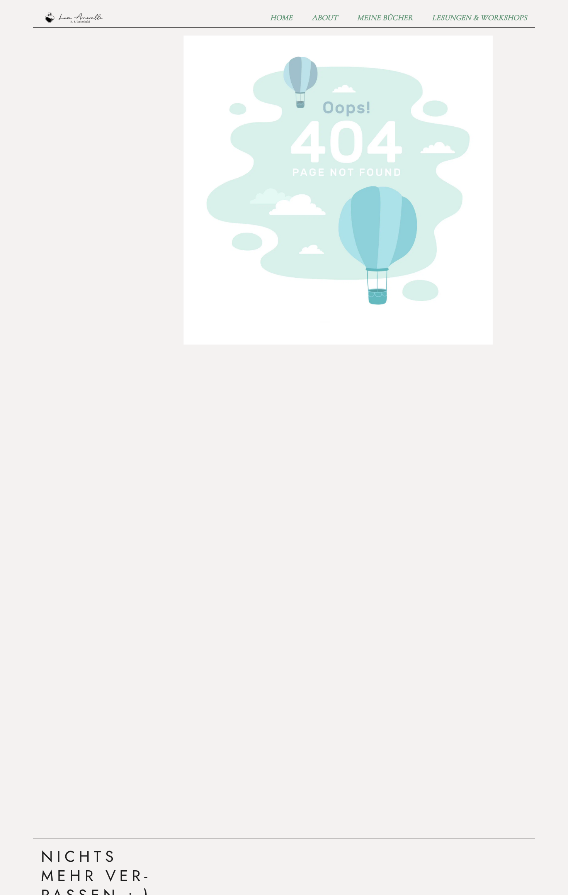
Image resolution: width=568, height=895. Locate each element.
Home (281, 18)
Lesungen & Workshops (479, 18)
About (325, 18)
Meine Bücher (385, 18)
